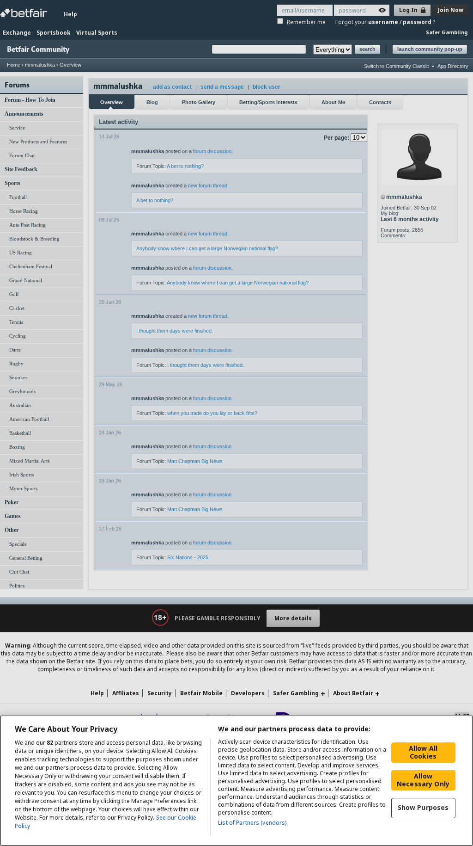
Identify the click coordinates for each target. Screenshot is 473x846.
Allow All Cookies (423, 752)
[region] (236, 780)
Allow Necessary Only (423, 780)
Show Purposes (423, 807)
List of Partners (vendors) (252, 823)
